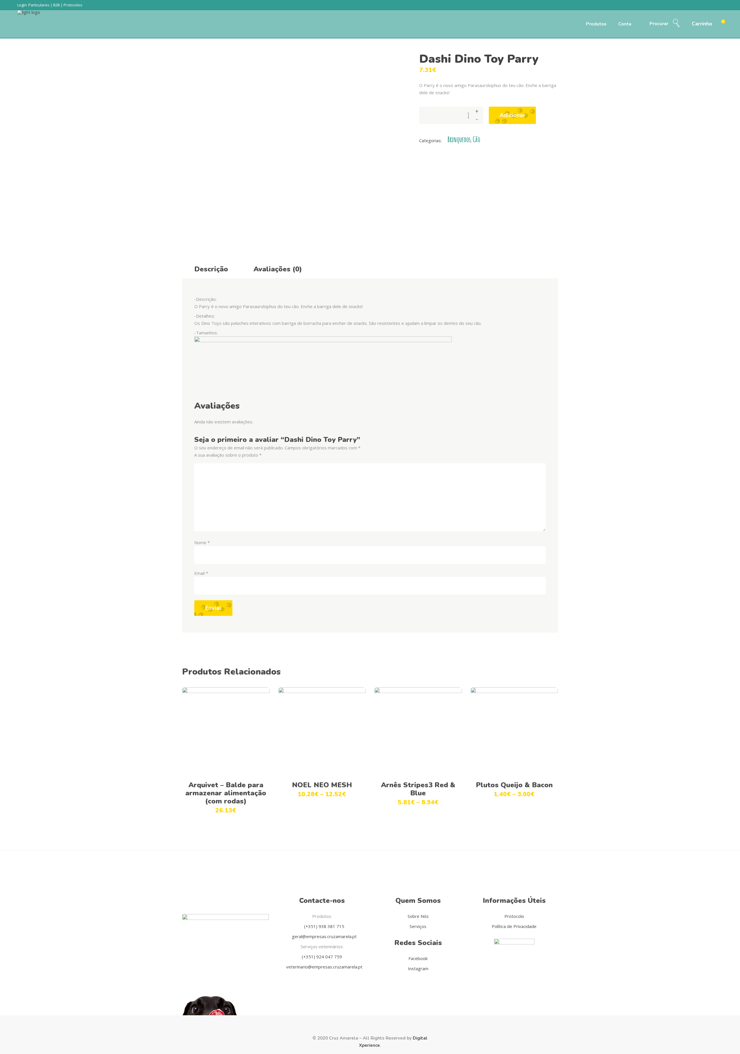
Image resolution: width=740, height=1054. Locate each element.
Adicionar (512, 115)
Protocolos (73, 5)
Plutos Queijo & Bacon (514, 785)
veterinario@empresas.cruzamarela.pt (323, 967)
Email (201, 573)
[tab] (211, 268)
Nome (202, 542)
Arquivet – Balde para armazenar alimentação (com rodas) (225, 793)
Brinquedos (459, 139)
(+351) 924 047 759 (322, 956)
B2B (56, 5)
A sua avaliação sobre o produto (228, 455)
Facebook (418, 958)
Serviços (418, 926)
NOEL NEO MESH (322, 785)
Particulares (38, 5)
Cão (476, 139)
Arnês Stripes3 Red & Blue (418, 789)
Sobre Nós (418, 916)
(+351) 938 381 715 (323, 926)
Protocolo (514, 916)
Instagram (418, 968)
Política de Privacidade (514, 926)
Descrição (211, 269)
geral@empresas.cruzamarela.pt (324, 936)
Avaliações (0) (278, 269)
